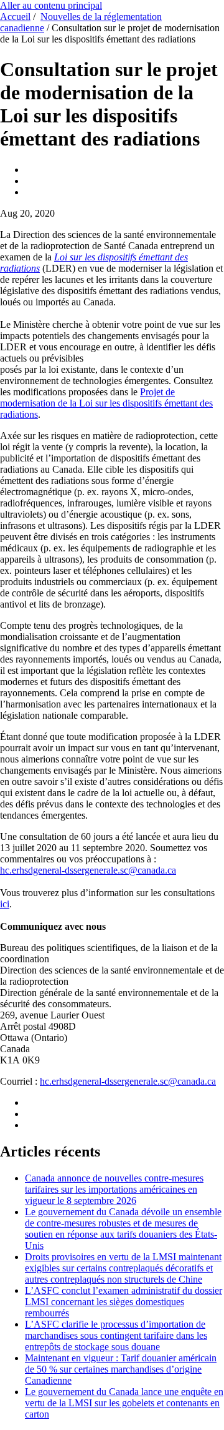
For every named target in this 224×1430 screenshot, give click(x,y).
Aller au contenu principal (51, 5)
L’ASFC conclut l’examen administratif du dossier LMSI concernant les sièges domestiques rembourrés (123, 1301)
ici (4, 904)
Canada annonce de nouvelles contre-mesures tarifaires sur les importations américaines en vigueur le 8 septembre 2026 (114, 1189)
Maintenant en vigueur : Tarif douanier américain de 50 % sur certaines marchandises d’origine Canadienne (121, 1369)
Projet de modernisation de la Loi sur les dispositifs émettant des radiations (106, 403)
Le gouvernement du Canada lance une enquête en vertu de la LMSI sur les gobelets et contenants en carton (124, 1402)
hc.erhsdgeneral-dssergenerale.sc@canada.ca (88, 870)
